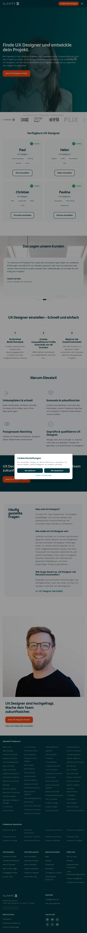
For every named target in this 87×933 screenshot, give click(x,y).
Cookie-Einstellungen (43, 475)
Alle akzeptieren (57, 470)
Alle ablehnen (30, 470)
